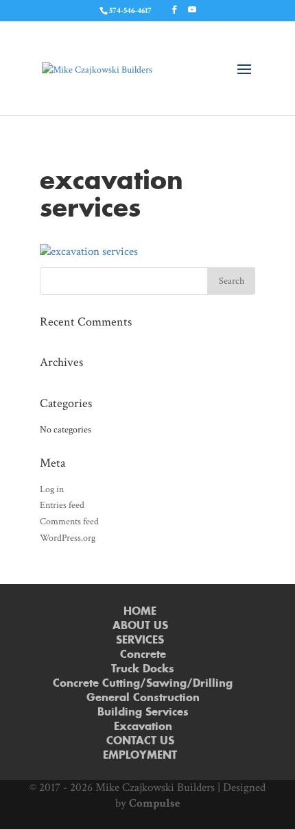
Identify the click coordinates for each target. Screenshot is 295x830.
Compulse (154, 803)
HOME (139, 612)
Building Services (143, 712)
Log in (52, 489)
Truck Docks (142, 669)
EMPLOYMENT (140, 755)
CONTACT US (140, 741)
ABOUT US (140, 626)
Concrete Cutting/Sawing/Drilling (143, 684)
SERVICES (140, 640)
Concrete (143, 655)
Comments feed (69, 521)
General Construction (143, 698)
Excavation (143, 727)
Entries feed (62, 505)
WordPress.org (67, 538)
